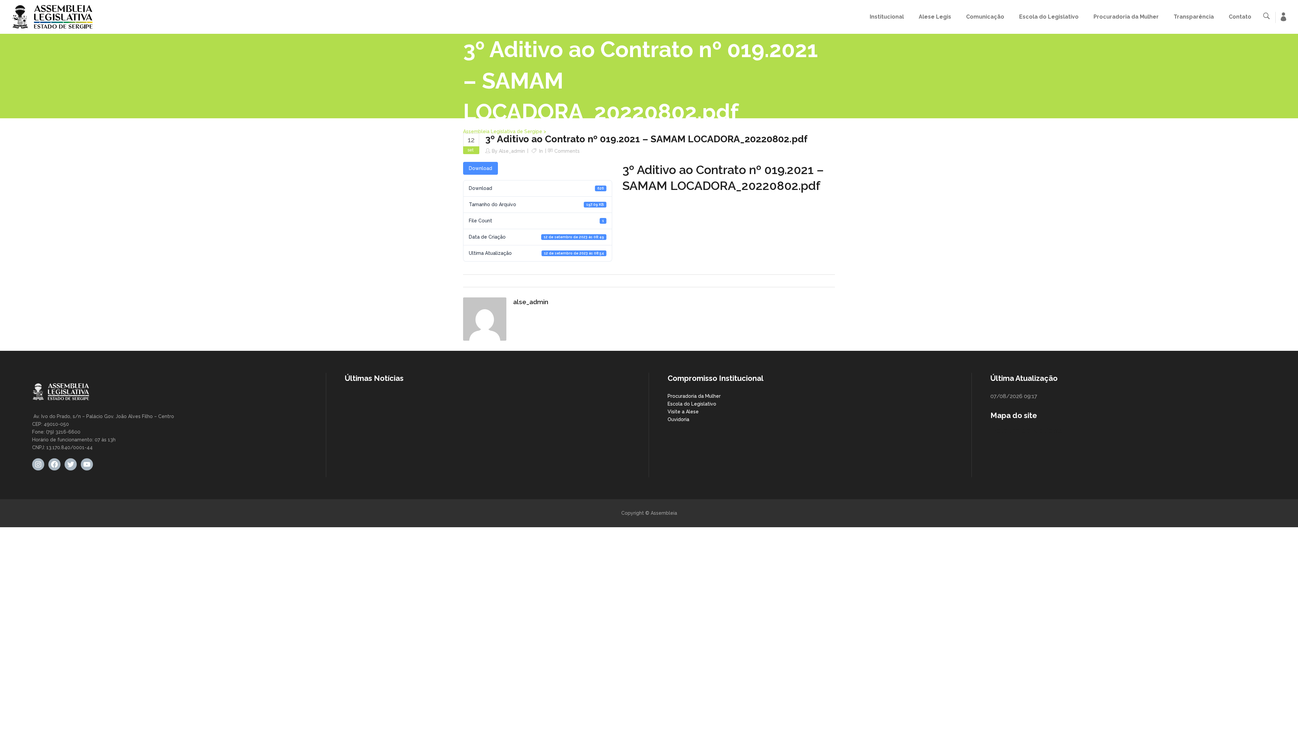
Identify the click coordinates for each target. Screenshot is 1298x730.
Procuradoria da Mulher (694, 396)
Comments (567, 151)
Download (480, 168)
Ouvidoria (678, 419)
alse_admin (512, 151)
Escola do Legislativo (692, 404)
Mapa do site (1013, 415)
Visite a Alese (683, 411)
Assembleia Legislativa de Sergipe (502, 131)
